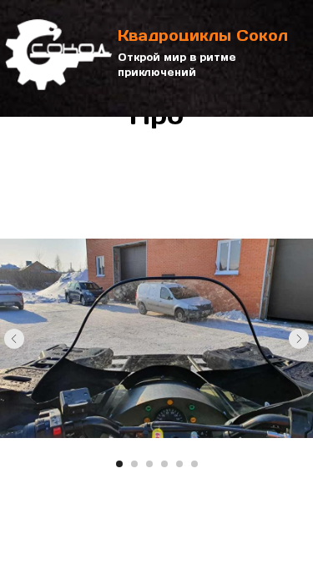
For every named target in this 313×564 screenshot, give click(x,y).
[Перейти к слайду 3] (149, 464)
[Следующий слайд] (299, 339)
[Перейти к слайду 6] (194, 464)
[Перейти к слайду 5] (179, 464)
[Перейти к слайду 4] (164, 464)
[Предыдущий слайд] (14, 339)
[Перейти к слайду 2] (134, 464)
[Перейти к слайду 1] (119, 464)
